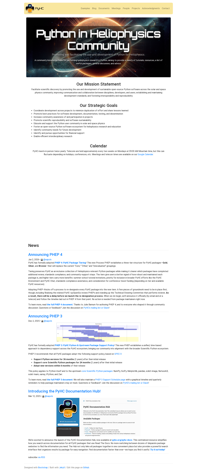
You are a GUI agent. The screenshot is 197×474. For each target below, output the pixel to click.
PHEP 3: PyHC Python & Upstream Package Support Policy (84, 345)
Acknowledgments (151, 8)
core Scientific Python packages (97, 371)
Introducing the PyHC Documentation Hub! (64, 391)
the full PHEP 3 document (60, 379)
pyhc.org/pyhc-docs (122, 440)
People (126, 8)
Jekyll (62, 467)
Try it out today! (157, 449)
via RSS (41, 457)
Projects (136, 8)
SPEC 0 (118, 354)
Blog (94, 8)
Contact (166, 8)
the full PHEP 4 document (60, 304)
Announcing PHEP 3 (45, 316)
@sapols (47, 259)
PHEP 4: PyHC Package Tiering (70, 262)
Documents (103, 8)
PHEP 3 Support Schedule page (110, 379)
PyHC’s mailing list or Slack (96, 308)
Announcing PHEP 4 (45, 254)
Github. (86, 467)
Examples (85, 8)
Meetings (116, 8)
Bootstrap (43, 467)
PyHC (39, 8)
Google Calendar (145, 154)
